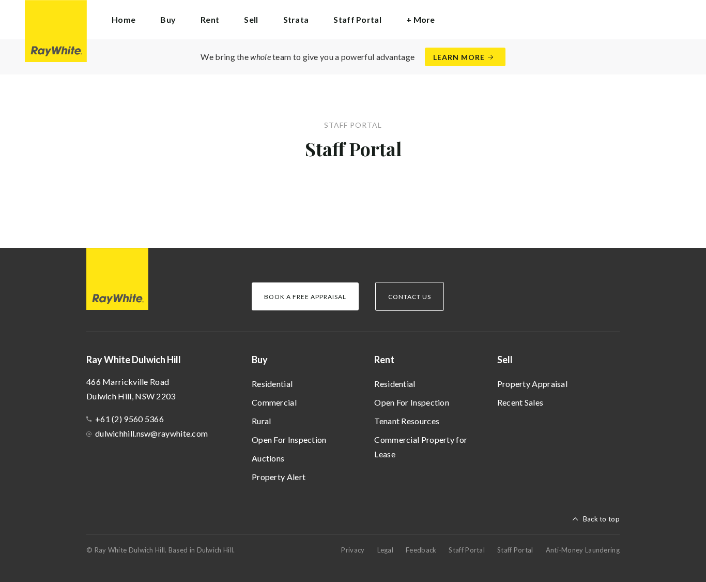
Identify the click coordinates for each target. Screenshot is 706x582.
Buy (260, 359)
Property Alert (278, 477)
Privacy (352, 550)
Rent (384, 359)
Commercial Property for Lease (420, 447)
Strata (296, 19)
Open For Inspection (289, 439)
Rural (261, 421)
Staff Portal (357, 19)
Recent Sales (520, 402)
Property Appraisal (532, 384)
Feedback (421, 550)
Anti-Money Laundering (583, 550)
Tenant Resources (406, 421)
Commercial (274, 402)
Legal (385, 550)
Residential (272, 384)
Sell (505, 359)
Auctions (268, 458)
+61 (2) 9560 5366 (129, 419)
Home (123, 19)
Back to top (601, 519)
